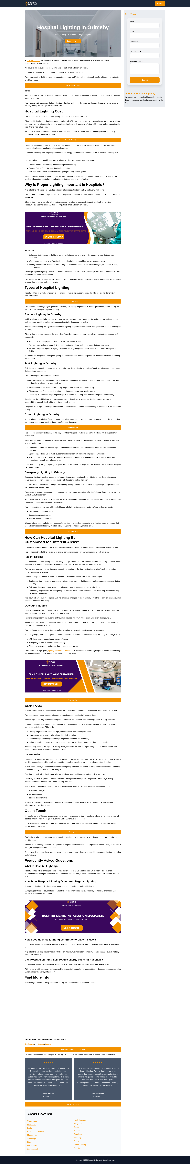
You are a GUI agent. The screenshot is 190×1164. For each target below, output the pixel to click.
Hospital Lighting (33, 60)
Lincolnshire (32, 1146)
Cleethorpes (29, 1044)
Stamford (77, 1148)
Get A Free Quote (73, 1104)
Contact (160, 4)
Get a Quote (71, 41)
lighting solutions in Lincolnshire (60, 651)
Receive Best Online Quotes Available (73, 140)
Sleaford (77, 1131)
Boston (76, 1127)
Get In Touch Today (73, 85)
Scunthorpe (31, 1138)
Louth (29, 1128)
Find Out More (73, 301)
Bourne (77, 1141)
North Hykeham (80, 1120)
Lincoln (30, 1142)
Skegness (78, 1124)
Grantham (78, 1134)
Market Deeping (80, 1145)
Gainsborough (32, 1149)
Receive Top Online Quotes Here (73, 1049)
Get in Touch (73, 427)
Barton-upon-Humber (35, 1131)
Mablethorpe (32, 1135)
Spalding (77, 1138)
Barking (48, 1044)
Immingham (39, 1044)
